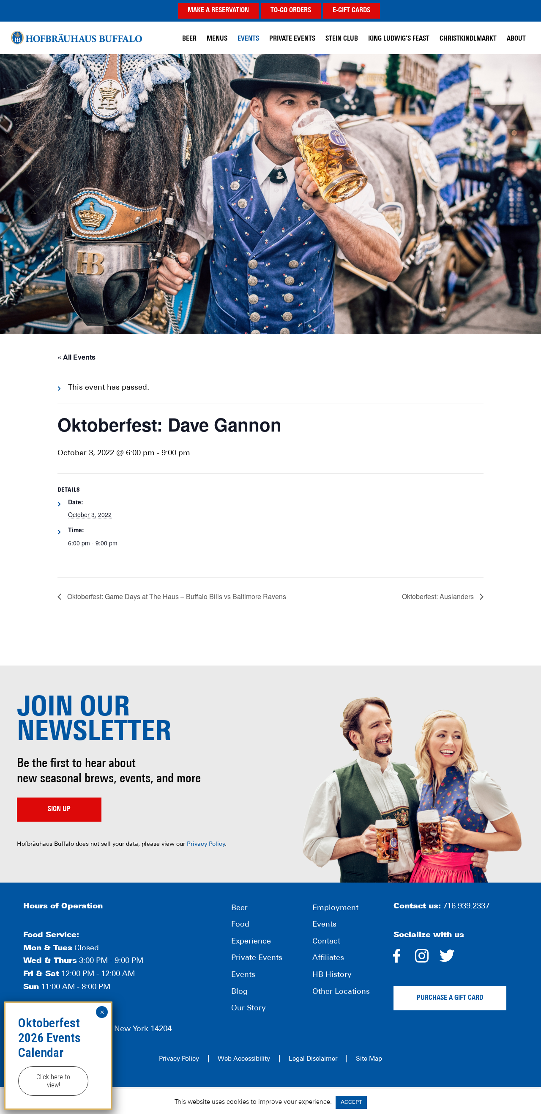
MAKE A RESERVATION (218, 10)
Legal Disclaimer (313, 1059)
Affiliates (328, 958)
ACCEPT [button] (351, 1102)
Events (243, 975)
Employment (335, 908)
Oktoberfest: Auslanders (438, 596)
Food (240, 925)
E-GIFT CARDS (351, 10)
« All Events (76, 357)
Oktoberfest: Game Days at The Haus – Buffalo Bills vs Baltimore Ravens (176, 596)
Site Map (369, 1059)
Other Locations (341, 992)
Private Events (256, 958)
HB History (332, 975)
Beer (239, 908)
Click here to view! (53, 1081)
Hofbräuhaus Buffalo (76, 38)
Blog (239, 992)
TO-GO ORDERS (290, 10)
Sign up (59, 809)
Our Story (248, 1008)
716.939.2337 (466, 906)
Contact (326, 942)
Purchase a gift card (450, 998)
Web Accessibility (244, 1059)
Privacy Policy (206, 844)
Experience (251, 942)
